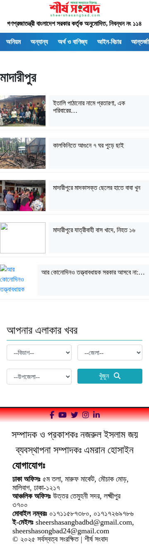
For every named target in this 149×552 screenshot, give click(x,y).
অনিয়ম (13, 41)
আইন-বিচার (109, 41)
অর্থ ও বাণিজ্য (72, 41)
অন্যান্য (39, 41)
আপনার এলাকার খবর (42, 330)
